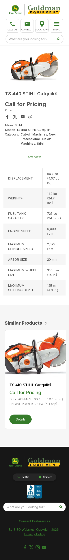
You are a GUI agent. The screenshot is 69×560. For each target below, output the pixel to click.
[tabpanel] (34, 65)
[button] (12, 26)
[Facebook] (25, 547)
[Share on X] (15, 116)
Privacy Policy (34, 534)
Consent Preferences (34, 521)
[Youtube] (44, 547)
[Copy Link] (30, 116)
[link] (41, 26)
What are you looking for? (28, 39)
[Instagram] (37, 547)
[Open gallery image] (34, 65)
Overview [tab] (34, 156)
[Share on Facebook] (7, 116)
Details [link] (20, 419)
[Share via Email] (22, 116)
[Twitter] (31, 547)
